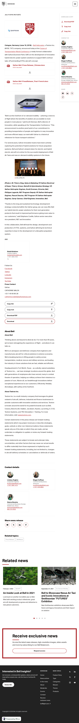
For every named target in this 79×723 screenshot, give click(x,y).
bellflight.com (44, 704)
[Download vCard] (26, 473)
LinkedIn (8, 275)
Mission (55, 685)
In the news (44, 682)
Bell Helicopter (38, 45)
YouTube (8, 281)
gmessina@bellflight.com (14, 507)
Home (42, 675)
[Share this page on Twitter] (13, 524)
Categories (56, 682)
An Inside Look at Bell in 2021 (19, 592)
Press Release (10, 539)
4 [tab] (42, 618)
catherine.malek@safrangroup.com (18, 297)
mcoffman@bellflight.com (41, 485)
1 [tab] (34, 618)
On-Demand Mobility (62, 588)
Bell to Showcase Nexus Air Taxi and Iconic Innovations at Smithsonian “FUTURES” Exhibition (58, 597)
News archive (44, 678)
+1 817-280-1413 (12, 485)
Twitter (7, 272)
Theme (55, 688)
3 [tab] (39, 618)
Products (56, 691)
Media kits (43, 688)
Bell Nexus (20, 539)
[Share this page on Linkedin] (19, 524)
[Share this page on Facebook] (26, 524)
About (42, 685)
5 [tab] (44, 618)
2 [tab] (36, 618)
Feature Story (57, 675)
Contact (43, 695)
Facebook (8, 268)
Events (42, 691)
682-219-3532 (11, 509)
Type (54, 678)
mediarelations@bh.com (14, 255)
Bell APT (18, 588)
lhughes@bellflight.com (14, 483)
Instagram (8, 278)
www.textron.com (24, 415)
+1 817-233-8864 (38, 487)
